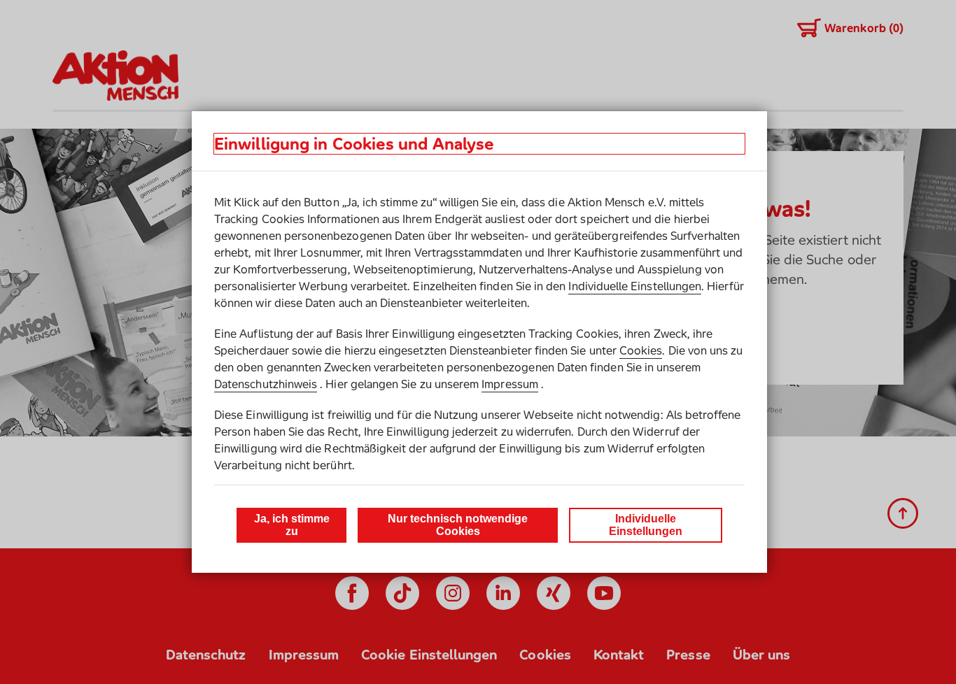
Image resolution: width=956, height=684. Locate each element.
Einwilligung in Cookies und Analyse (354, 144)
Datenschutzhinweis (265, 384)
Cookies (640, 350)
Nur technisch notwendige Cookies (458, 525)
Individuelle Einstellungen (634, 286)
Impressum (509, 384)
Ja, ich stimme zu (292, 525)
